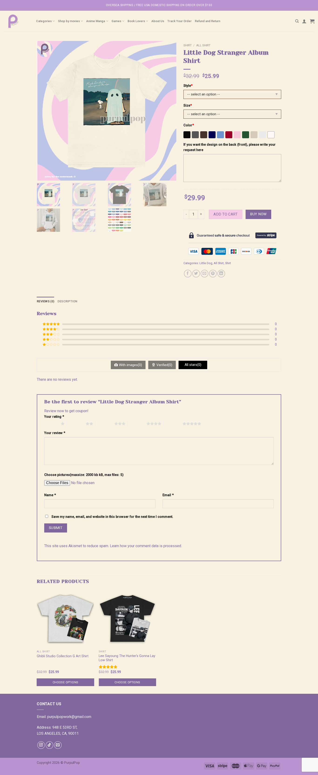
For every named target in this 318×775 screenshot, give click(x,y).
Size (187, 106)
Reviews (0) (45, 301)
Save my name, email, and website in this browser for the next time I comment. (112, 517)
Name (50, 495)
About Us (157, 21)
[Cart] (312, 21)
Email (168, 495)
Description (68, 301)
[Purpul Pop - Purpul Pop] (16, 21)
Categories (44, 21)
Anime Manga (95, 21)
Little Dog (206, 263)
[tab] (45, 301)
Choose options (65, 682)
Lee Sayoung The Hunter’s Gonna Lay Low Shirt (127, 658)
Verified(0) (164, 365)
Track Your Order (179, 21)
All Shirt (203, 45)
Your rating (54, 417)
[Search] (297, 21)
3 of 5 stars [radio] (104, 423)
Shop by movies (69, 21)
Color (188, 125)
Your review (54, 433)
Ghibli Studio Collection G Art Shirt (62, 656)
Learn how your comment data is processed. (146, 546)
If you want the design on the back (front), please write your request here (229, 147)
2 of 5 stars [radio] (76, 423)
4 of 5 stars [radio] (137, 423)
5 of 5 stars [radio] (173, 423)
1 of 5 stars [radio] (51, 423)
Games (116, 21)
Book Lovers (136, 21)
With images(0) (130, 365)
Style (188, 86)
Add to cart (225, 214)
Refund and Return (207, 21)
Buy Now (258, 214)
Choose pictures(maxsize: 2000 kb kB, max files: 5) (84, 475)
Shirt (187, 45)
